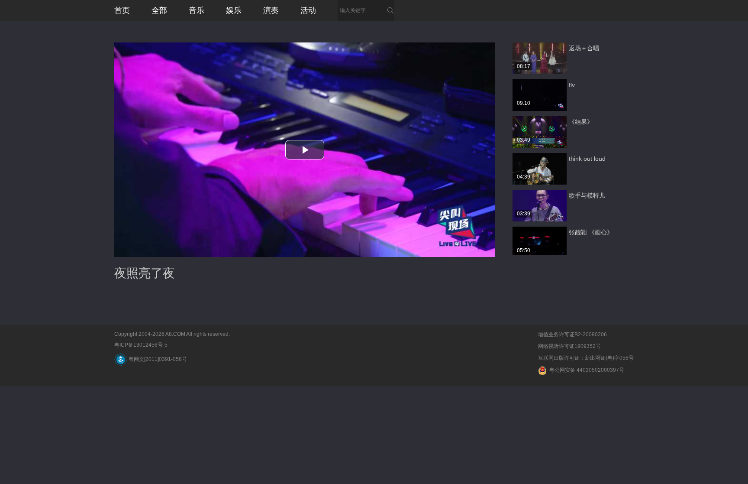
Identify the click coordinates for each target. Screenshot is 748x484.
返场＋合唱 (584, 48)
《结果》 (581, 121)
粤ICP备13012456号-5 (141, 345)
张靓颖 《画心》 (591, 232)
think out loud (587, 158)
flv (572, 84)
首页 (122, 10)
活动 (308, 10)
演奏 (271, 10)
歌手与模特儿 (587, 195)
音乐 (196, 10)
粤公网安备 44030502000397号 (585, 370)
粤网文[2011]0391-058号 (157, 359)
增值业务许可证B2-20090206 (572, 334)
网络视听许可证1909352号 (569, 346)
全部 (159, 10)
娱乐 (234, 10)
